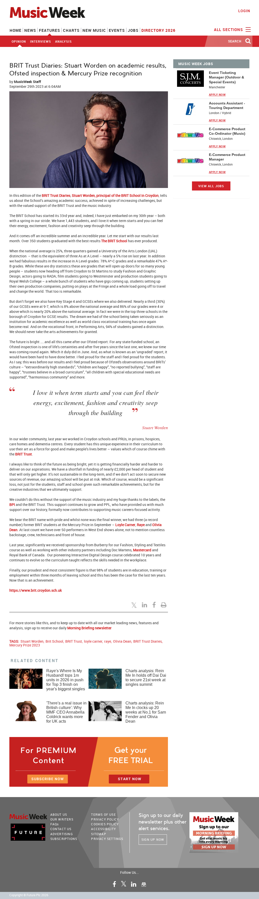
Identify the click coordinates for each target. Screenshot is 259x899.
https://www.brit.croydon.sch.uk (35, 590)
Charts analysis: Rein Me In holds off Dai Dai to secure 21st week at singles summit (145, 678)
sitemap (98, 834)
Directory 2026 (158, 30)
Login (244, 10)
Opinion (19, 41)
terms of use (103, 814)
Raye (141, 524)
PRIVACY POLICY (105, 819)
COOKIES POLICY (105, 824)
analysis (63, 41)
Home (15, 30)
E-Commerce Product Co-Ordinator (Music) (227, 131)
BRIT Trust (23, 454)
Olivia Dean (122, 641)
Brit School (54, 641)
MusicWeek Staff (27, 81)
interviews (40, 41)
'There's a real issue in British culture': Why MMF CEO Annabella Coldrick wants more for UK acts (66, 712)
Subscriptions (63, 839)
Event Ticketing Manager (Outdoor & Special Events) (226, 77)
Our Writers (61, 819)
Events (117, 30)
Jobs (133, 30)
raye (107, 641)
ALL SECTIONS (229, 29)
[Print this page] (164, 605)
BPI (12, 504)
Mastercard (142, 550)
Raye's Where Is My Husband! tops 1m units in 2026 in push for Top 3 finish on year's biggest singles (65, 680)
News (30, 30)
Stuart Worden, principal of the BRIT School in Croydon (115, 195)
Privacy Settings (107, 839)
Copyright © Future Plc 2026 (28, 895)
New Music (94, 30)
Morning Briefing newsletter (89, 627)
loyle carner (93, 641)
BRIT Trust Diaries (56, 195)
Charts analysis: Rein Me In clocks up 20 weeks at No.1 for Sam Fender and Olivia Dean (145, 712)
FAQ (54, 824)
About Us (58, 814)
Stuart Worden (32, 641)
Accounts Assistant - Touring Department (227, 105)
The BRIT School (114, 240)
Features (49, 30)
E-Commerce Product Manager (227, 157)
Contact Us (61, 829)
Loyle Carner (125, 524)
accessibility (103, 829)
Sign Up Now (152, 839)
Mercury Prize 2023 (24, 645)
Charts (71, 30)
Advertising (61, 834)
